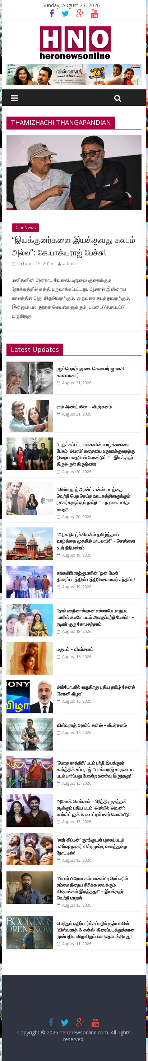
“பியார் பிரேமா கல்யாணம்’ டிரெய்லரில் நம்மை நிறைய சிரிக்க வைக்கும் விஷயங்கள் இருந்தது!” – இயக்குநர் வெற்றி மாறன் (92, 888)
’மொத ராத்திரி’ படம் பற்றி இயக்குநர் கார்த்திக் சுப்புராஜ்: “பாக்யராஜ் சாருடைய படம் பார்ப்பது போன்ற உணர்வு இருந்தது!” (95, 769)
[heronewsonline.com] (74, 28)
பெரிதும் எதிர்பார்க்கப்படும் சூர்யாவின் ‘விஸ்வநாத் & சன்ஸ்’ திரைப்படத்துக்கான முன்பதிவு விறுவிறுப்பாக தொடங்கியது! (96, 929)
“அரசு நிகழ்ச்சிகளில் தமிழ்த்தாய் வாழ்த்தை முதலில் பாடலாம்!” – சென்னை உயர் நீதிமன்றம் (96, 540)
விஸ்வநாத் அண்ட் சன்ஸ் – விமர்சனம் (92, 725)
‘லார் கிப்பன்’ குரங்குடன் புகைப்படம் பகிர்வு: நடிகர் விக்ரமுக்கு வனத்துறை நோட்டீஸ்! (92, 846)
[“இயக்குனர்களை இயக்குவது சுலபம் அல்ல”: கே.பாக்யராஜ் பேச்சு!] (74, 139)
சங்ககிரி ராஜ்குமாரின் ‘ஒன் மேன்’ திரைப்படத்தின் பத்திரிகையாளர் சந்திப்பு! (96, 576)
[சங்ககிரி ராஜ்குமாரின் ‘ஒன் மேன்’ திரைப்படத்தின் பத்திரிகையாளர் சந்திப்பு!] (29, 569)
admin (69, 263)
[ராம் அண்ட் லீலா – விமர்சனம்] (29, 403)
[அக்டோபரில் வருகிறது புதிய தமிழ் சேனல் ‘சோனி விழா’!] (29, 683)
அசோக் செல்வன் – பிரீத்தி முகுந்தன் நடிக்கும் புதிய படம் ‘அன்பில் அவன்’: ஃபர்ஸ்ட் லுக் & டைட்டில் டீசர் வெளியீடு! (94, 807)
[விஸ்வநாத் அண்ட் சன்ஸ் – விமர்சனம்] (29, 721)
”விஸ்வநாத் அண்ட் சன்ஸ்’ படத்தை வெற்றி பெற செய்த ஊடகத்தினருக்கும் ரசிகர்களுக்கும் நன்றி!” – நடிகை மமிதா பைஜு (94, 499)
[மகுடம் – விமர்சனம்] (29, 646)
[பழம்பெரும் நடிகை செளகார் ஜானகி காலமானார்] (29, 365)
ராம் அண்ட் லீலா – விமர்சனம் (84, 406)
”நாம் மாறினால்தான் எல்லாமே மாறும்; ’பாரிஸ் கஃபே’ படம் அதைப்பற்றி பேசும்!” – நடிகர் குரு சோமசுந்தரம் (95, 617)
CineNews (25, 228)
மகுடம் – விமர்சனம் (75, 649)
